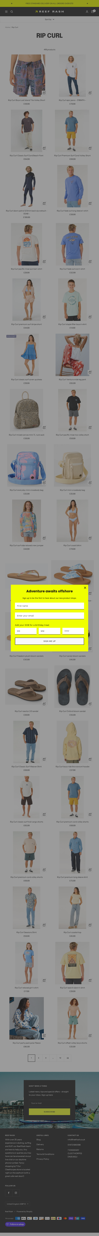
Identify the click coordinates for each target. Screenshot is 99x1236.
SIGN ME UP (49, 641)
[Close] (85, 588)
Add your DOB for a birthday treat (32, 625)
